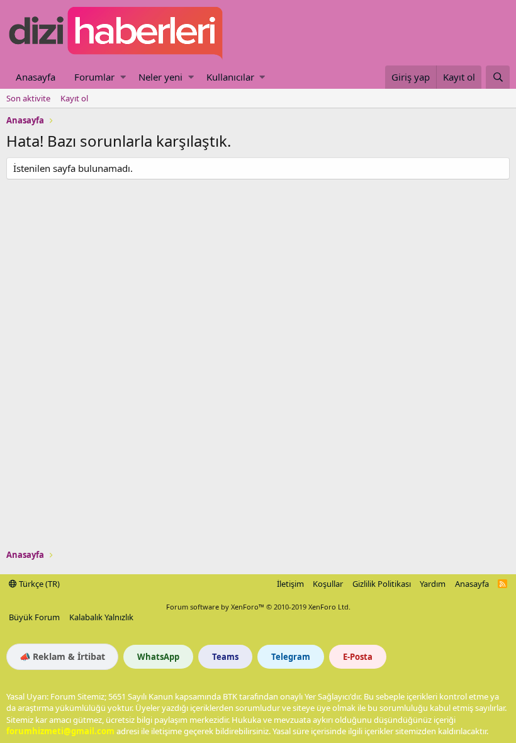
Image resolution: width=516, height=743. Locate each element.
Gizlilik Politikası (381, 583)
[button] (123, 77)
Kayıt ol (74, 98)
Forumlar (94, 77)
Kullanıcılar (230, 77)
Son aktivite (28, 98)
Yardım (433, 583)
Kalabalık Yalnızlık (101, 617)
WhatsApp (158, 656)
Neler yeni (160, 77)
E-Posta (358, 656)
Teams (225, 656)
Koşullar (328, 583)
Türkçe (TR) (38, 583)
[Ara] (498, 77)
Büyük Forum (34, 617)
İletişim (290, 583)
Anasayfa (35, 77)
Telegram (290, 656)
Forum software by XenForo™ (258, 606)
